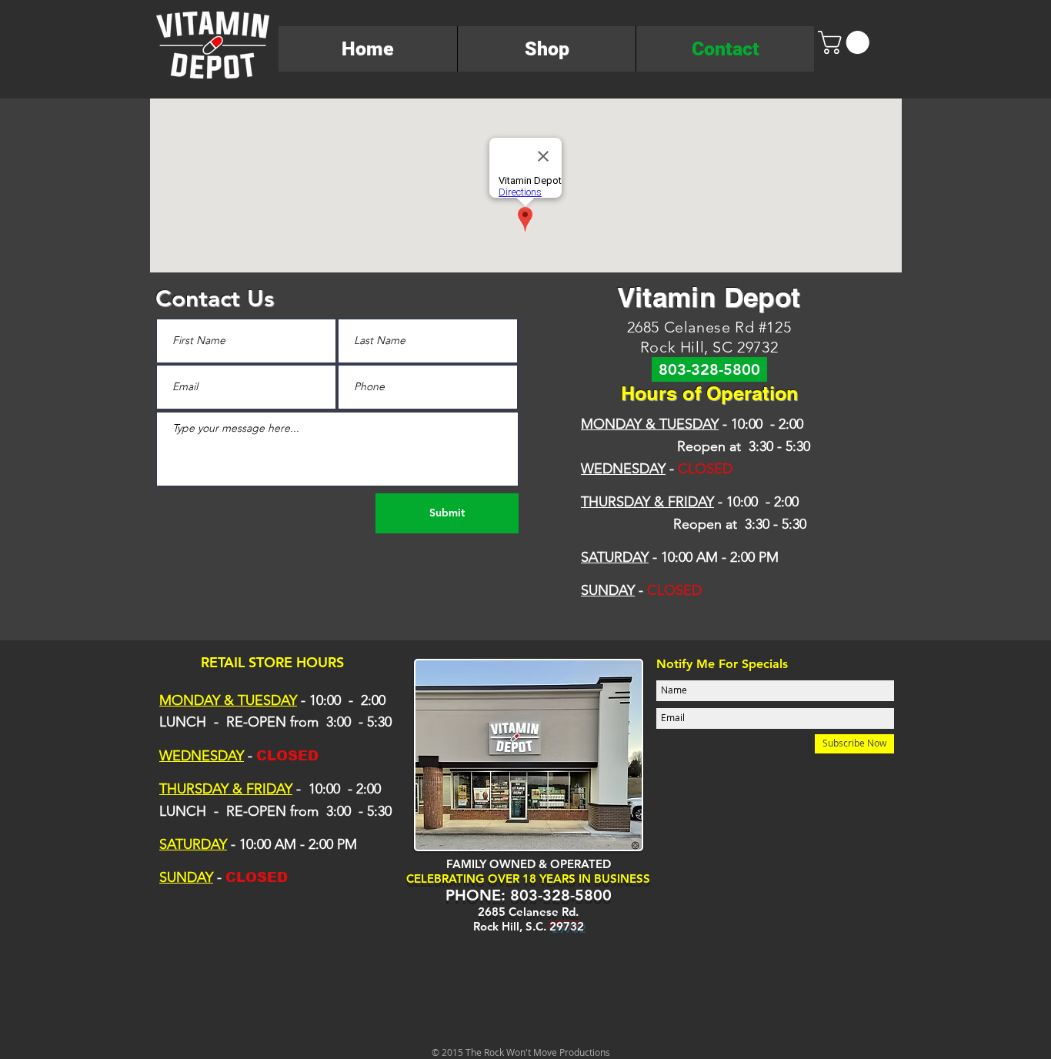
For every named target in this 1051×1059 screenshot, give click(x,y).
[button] (846, 42)
